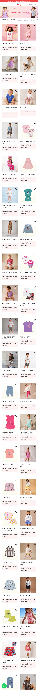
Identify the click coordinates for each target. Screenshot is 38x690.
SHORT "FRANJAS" (8, 370)
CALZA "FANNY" (25, 108)
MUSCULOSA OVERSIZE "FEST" (28, 76)
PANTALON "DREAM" (8, 175)
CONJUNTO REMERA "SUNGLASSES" (8, 530)
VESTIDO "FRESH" (26, 43)
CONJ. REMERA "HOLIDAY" (25, 465)
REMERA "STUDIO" (8, 43)
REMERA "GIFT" (25, 337)
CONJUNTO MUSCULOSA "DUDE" (10, 628)
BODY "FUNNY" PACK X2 (28, 272)
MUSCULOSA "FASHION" (28, 660)
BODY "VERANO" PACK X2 (9, 109)
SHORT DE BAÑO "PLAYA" (7, 661)
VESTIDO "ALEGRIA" (26, 433)
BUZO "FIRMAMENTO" (27, 239)
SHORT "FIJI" (6, 498)
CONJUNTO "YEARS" (26, 370)
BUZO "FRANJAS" (7, 562)
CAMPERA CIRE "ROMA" (27, 175)
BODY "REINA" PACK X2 (27, 141)
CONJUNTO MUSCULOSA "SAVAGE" (28, 305)
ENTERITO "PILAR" (7, 433)
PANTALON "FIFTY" (8, 402)
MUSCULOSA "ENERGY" (9, 304)
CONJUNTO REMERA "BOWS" (8, 207)
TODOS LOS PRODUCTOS (9, 20)
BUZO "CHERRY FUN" (27, 529)
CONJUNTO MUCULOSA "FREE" (9, 142)
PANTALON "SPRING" (27, 402)
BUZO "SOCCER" (25, 595)
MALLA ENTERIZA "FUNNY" (25, 628)
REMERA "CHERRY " (8, 464)
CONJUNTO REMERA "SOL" (26, 563)
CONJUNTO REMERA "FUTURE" (26, 207)
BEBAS (20, 20)
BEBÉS (26, 20)
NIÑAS (32, 20)
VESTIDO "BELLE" (7, 75)
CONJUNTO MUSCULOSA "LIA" (10, 240)
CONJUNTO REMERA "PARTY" (8, 338)
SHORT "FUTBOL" (7, 595)
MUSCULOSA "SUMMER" (10, 272)
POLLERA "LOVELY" (26, 498)
